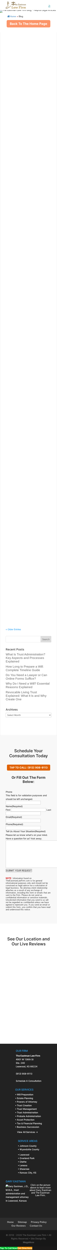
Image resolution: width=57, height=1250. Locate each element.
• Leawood (23, 1154)
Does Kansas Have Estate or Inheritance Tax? (26, 519)
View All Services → (26, 1132)
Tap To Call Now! (9, 1248)
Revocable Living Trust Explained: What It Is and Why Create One (27, 276)
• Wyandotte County (28, 1149)
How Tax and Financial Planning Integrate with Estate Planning (28, 575)
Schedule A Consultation (28, 1080)
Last (49, 809)
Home (13, 16)
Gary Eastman (23, 42)
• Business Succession (27, 1127)
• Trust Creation (23, 1105)
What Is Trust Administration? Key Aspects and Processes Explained (27, 35)
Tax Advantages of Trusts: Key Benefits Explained (27, 459)
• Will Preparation (24, 1094)
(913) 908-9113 (24, 1073)
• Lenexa (22, 1165)
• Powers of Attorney (26, 1101)
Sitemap (22, 1222)
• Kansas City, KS (27, 1172)
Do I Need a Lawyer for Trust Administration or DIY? (26, 337)
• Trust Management (26, 1109)
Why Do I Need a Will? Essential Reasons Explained (28, 215)
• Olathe (22, 1161)
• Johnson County (27, 1145)
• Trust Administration (26, 1112)
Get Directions (25, 1248)
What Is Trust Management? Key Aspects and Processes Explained (26, 398)
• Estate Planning (24, 1098)
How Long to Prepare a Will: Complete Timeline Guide (25, 96)
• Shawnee (23, 1169)
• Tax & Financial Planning (28, 1123)
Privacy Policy (39, 1222)
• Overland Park (26, 1158)
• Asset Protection (24, 1119)
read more (14, 78)
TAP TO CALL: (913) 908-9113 (29, 767)
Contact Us (36, 1225)
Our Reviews (18, 1225)
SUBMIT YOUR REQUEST (19, 870)
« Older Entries (13, 629)
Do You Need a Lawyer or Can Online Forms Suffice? (27, 156)
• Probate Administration (28, 1116)
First (8, 809)
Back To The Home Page (28, 24)
